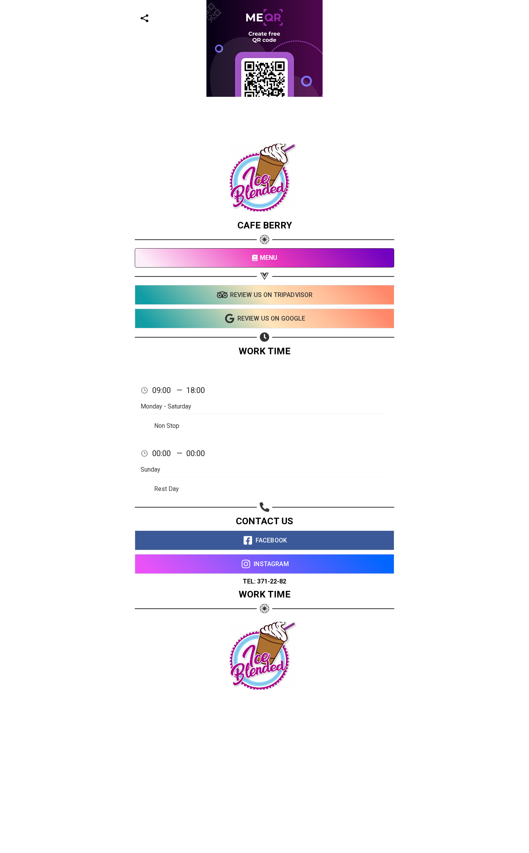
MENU (269, 257)
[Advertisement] (232, 151)
